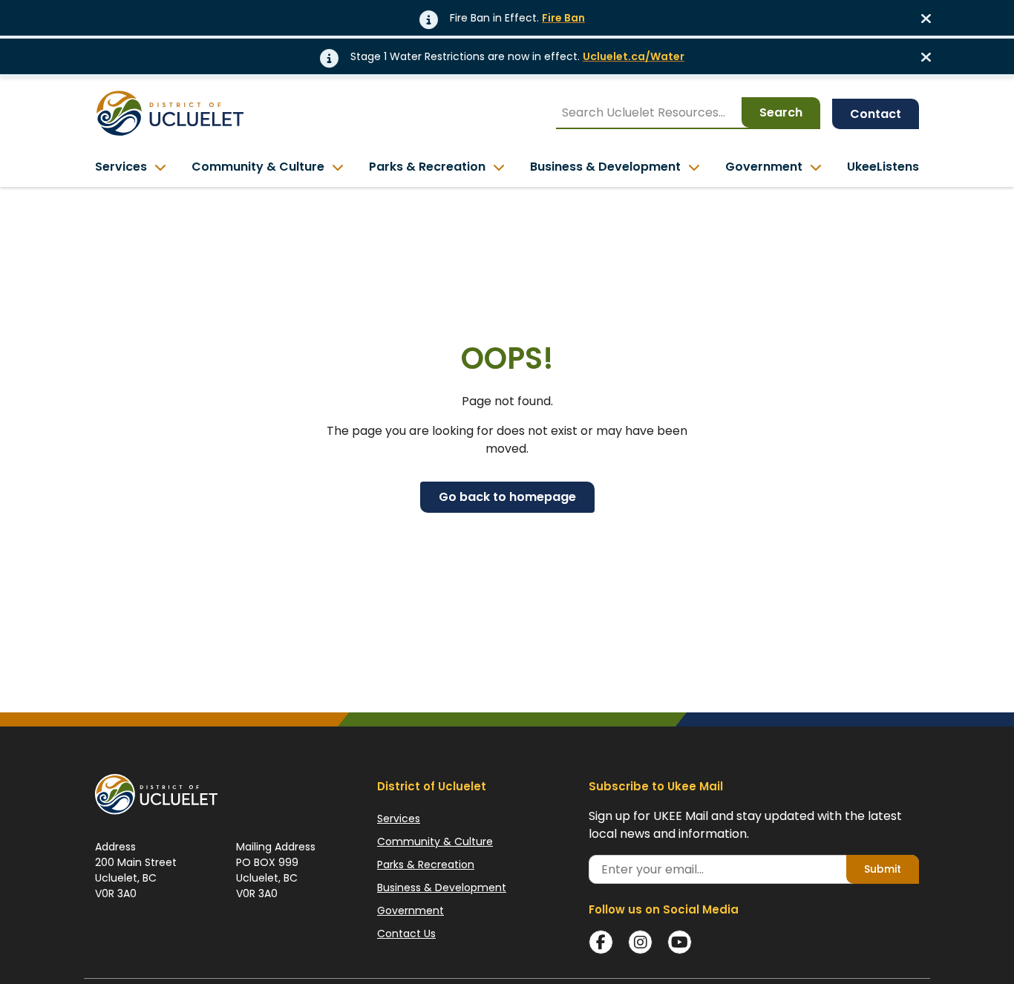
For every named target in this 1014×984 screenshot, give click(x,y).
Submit (882, 869)
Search (780, 112)
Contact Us (406, 933)
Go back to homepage (507, 496)
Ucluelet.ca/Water (633, 56)
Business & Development (441, 887)
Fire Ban (563, 17)
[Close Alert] (930, 17)
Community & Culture (435, 841)
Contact (875, 113)
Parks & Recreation (425, 864)
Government (410, 910)
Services (398, 818)
